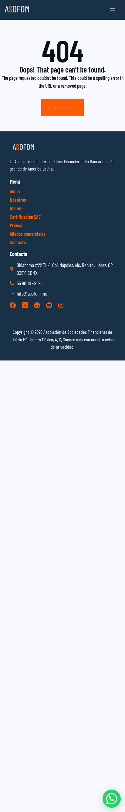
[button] (112, 10)
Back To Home (66, 107)
